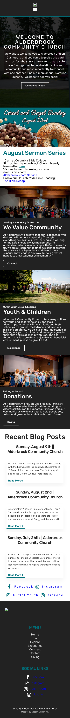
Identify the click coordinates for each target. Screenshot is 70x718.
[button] (35, 9)
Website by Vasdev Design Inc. (35, 712)
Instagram (52, 586)
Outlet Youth (25, 595)
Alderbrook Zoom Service (20, 175)
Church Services (35, 85)
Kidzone (54, 595)
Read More (14, 480)
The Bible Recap (14, 181)
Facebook (23, 586)
